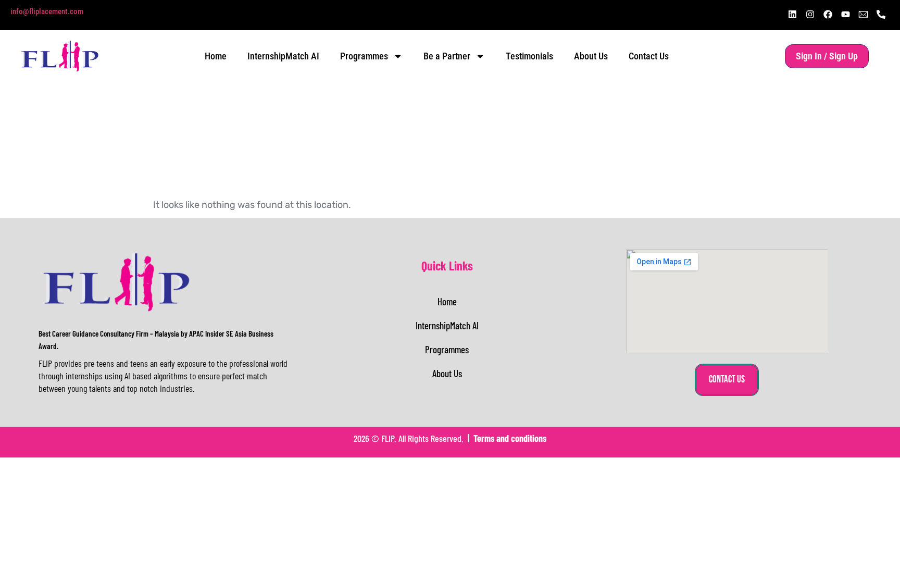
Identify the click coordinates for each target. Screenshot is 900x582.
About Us (591, 56)
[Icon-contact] (863, 14)
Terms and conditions (509, 438)
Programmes (364, 56)
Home (216, 56)
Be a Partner (446, 56)
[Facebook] (827, 14)
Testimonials (529, 56)
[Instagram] (810, 14)
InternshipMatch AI (283, 56)
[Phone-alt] (881, 14)
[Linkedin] (792, 14)
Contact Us (649, 56)
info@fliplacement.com (46, 11)
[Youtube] (845, 14)
